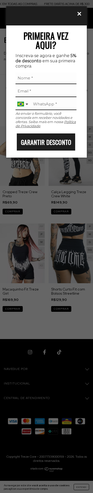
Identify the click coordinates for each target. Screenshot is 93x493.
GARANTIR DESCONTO (46, 142)
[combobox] (23, 104)
